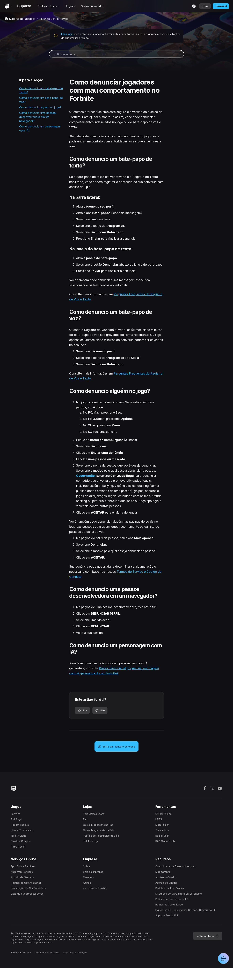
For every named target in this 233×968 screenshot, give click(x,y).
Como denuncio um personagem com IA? (39, 128)
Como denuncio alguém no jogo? (40, 107)
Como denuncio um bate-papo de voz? (41, 100)
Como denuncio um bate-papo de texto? (41, 90)
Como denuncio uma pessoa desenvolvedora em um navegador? (37, 117)
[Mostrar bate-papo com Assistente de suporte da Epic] (223, 958)
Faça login (67, 34)
